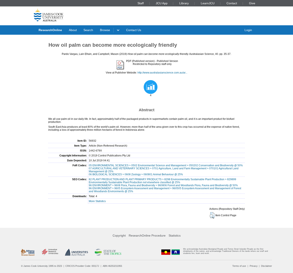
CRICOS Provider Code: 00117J (82, 266)
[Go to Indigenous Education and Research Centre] (166, 252)
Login (248, 30)
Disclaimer (266, 266)
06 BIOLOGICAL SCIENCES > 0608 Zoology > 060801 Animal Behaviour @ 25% (136, 174)
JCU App (162, 3)
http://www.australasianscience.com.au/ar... (162, 72)
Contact (232, 3)
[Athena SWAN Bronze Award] (27, 252)
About (73, 30)
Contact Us (133, 30)
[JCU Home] (48, 14)
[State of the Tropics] (108, 252)
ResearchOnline (50, 30)
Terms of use (239, 266)
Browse (105, 30)
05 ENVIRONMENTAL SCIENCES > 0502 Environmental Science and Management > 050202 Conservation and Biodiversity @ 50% (166, 165)
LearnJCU (207, 3)
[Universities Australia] (76, 252)
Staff (140, 3)
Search (88, 30)
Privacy (254, 266)
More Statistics (97, 201)
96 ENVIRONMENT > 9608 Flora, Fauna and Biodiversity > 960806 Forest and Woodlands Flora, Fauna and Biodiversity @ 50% (163, 185)
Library (184, 3)
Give (252, 3)
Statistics (175, 235)
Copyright (119, 235)
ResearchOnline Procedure (147, 235)
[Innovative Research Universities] (49, 252)
